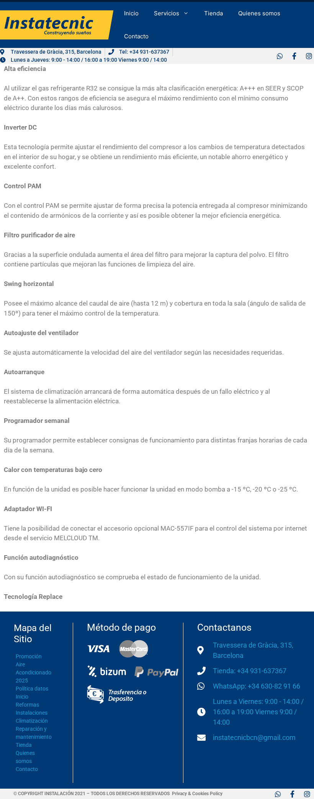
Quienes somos (259, 13)
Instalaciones (31, 713)
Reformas (27, 705)
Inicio (131, 13)
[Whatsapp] (280, 56)
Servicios (166, 13)
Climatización (32, 721)
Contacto (136, 36)
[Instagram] (309, 56)
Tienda (213, 13)
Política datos (32, 689)
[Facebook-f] (294, 56)
